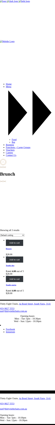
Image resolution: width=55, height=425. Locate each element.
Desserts (9, 249)
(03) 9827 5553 (7, 308)
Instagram (10, 332)
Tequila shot (10, 265)
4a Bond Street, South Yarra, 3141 (35, 304)
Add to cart (14, 243)
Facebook (10, 329)
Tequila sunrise (11, 285)
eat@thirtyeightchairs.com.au (13, 311)
